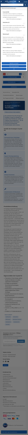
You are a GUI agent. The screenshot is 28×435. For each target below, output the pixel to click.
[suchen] (25, 5)
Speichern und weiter (14, 63)
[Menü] (1, 1)
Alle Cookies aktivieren (14, 66)
